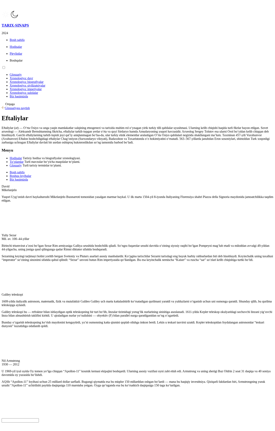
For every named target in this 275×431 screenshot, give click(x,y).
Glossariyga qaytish (17, 108)
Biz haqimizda (19, 179)
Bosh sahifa (17, 172)
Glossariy (16, 165)
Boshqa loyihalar (20, 176)
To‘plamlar (17, 161)
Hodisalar (16, 158)
